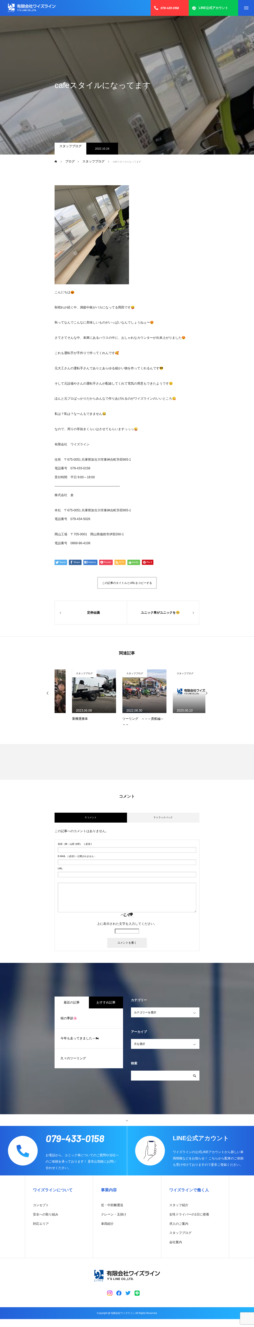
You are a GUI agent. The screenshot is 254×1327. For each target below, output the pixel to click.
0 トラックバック (163, 817)
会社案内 (175, 1242)
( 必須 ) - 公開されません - (76, 856)
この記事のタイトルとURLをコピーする (127, 582)
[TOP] (127, 1120)
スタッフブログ (70, 146)
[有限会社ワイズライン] (32, 8)
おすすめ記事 (105, 1002)
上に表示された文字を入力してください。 (127, 923)
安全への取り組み (45, 1214)
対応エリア (41, 1223)
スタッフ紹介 (178, 1205)
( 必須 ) (75, 844)
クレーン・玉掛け (113, 1214)
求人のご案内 (178, 1223)
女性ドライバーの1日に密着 (189, 1214)
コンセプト (41, 1205)
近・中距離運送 (112, 1205)
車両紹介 (107, 1223)
